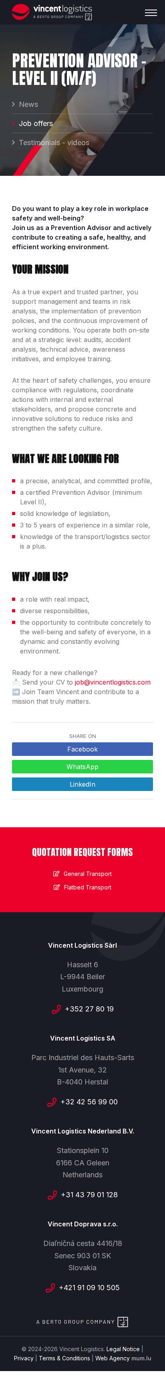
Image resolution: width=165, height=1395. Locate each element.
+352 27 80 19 (89, 1009)
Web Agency (112, 1358)
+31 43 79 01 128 (89, 1194)
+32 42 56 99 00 (89, 1102)
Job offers (36, 123)
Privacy (24, 1358)
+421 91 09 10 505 (89, 1287)
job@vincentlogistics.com (113, 682)
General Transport (88, 873)
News (28, 104)
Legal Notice (123, 1349)
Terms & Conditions (64, 1358)
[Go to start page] (52, 12)
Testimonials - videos (54, 142)
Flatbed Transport (87, 887)
